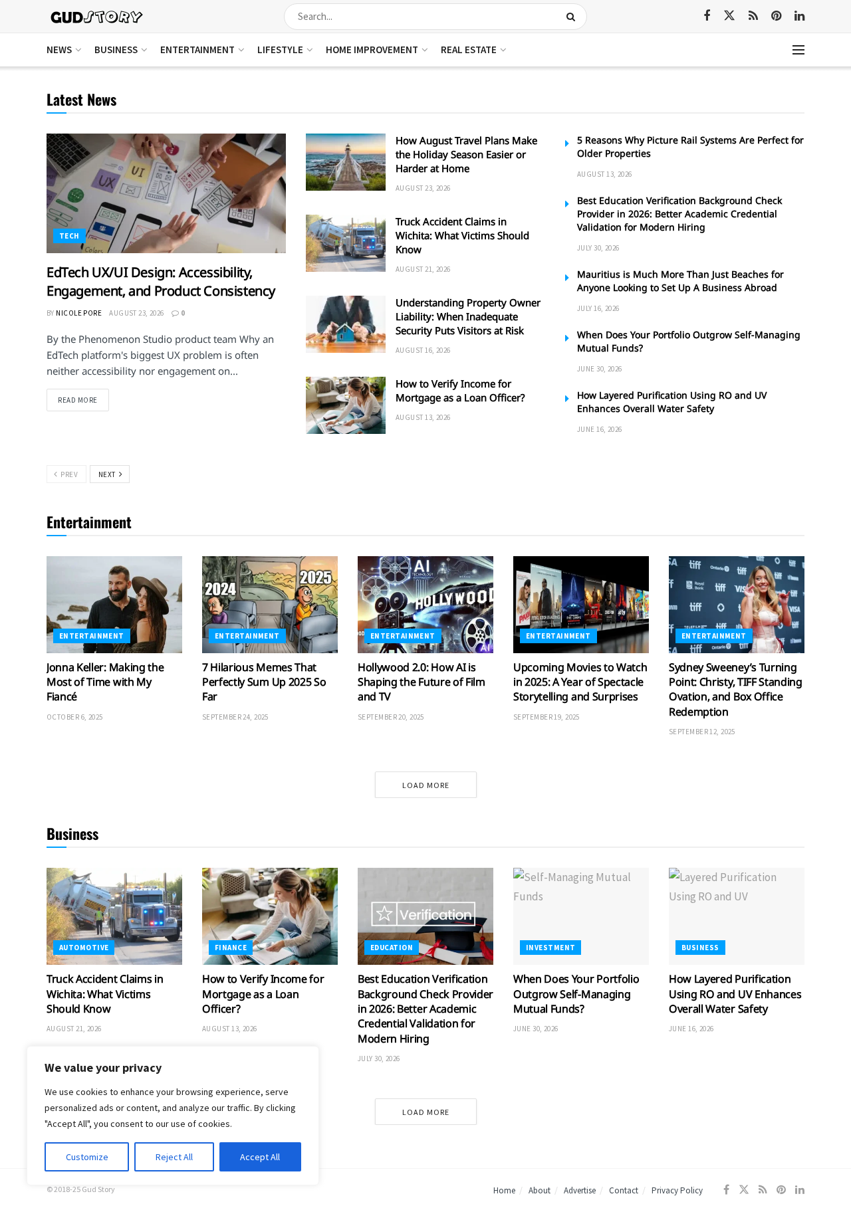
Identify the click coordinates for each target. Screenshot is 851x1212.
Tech (69, 236)
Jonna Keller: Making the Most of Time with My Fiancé (105, 682)
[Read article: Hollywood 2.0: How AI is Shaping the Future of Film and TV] (425, 604)
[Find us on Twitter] (729, 16)
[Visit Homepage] (97, 16)
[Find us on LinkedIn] (799, 16)
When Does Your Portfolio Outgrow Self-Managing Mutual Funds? (576, 993)
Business (116, 49)
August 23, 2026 (136, 313)
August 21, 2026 (423, 269)
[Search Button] (573, 16)
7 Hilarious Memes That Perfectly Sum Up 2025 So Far (264, 682)
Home (504, 1190)
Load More (425, 785)
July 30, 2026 (598, 247)
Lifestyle (280, 49)
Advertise (580, 1190)
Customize (87, 1157)
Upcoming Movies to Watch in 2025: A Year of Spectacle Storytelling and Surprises (580, 682)
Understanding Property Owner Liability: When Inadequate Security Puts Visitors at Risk (468, 316)
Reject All (174, 1157)
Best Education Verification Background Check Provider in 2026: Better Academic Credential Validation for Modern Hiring (679, 213)
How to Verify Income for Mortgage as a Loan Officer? (460, 390)
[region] (173, 1115)
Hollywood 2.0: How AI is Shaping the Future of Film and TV (421, 682)
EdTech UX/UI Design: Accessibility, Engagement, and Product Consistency (161, 281)
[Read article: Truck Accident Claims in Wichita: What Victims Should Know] (346, 243)
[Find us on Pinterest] (776, 16)
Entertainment (197, 49)
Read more (83, 400)
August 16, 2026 (423, 350)
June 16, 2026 (599, 429)
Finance (231, 947)
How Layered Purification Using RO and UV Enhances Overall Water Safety (672, 402)
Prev (68, 474)
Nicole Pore (79, 313)
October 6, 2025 (75, 717)
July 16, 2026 (598, 308)
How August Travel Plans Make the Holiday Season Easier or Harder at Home (466, 154)
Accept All (260, 1157)
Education (391, 947)
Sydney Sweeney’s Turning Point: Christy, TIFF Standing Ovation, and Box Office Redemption (735, 689)
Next (108, 474)
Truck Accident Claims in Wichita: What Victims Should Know (462, 235)
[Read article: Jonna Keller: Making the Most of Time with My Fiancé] (114, 604)
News (59, 49)
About (539, 1190)
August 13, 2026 (423, 417)
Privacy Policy (677, 1190)
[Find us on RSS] (753, 16)
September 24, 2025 (235, 717)
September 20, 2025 (391, 717)
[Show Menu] (798, 49)
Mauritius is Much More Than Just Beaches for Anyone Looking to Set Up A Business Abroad (680, 281)
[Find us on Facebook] (706, 16)
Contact (623, 1190)
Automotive (83, 947)
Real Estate (469, 49)
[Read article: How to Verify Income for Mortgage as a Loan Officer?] (346, 405)
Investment (550, 947)
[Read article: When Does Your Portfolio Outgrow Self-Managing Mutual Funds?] (581, 916)
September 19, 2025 (546, 717)
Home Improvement (372, 49)
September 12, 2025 (702, 731)
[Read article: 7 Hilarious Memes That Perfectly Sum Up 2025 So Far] (270, 604)
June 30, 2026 (599, 368)
